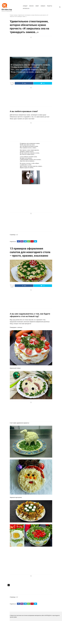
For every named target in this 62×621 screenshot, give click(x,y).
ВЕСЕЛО (31, 5)
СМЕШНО (43, 5)
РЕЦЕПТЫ (49, 5)
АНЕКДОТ (25, 5)
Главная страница (13, 15)
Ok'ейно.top (7, 10)
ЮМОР (37, 5)
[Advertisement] (5, 602)
